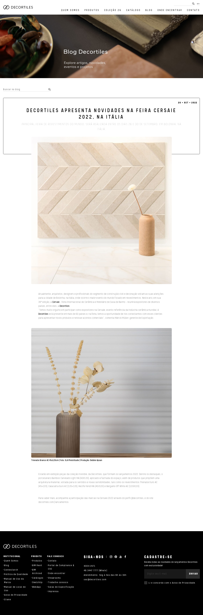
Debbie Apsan (96, 460)
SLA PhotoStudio (72, 460)
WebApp (36, 587)
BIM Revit (37, 565)
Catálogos (37, 578)
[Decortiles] (18, 7)
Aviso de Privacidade (15, 595)
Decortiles (65, 306)
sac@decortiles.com (95, 579)
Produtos (92, 10)
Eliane (7, 599)
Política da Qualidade (16, 574)
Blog (149, 10)
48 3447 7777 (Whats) (95, 570)
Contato (193, 10)
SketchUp (37, 582)
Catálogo (133, 10)
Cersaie (56, 302)
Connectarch (11, 570)
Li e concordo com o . (172, 583)
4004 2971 (89, 566)
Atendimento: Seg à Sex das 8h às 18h (105, 575)
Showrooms (54, 578)
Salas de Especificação (61, 587)
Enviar (193, 573)
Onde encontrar (169, 10)
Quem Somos (70, 10)
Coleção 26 (112, 10)
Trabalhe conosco (58, 582)
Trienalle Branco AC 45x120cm (45, 460)
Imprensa (53, 591)
